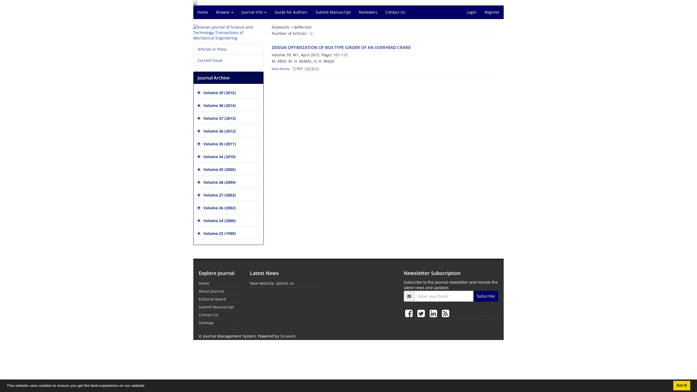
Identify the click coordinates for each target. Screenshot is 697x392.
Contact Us (395, 12)
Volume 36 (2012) (219, 131)
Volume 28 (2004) (219, 182)
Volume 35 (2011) (219, 143)
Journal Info (252, 12)
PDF (307, 68)
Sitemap (206, 322)
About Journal (211, 291)
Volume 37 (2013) (219, 118)
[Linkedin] (434, 313)
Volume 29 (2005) (219, 169)
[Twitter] (422, 313)
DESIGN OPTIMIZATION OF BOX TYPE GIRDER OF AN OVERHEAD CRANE (341, 47)
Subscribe (486, 296)
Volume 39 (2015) (219, 92)
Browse (223, 12)
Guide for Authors (291, 12)
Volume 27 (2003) (219, 195)
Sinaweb (288, 336)
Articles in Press (212, 49)
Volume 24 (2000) (219, 220)
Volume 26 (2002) (219, 207)
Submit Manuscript (333, 12)
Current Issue (210, 60)
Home (202, 12)
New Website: (262, 283)
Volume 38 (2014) (219, 105)
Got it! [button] (682, 385)
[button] (147, 386)
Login (471, 12)
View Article (280, 68)
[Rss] (446, 313)
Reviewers (368, 12)
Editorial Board (212, 299)
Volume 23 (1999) (219, 233)
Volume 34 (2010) (219, 156)
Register (492, 12)
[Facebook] (410, 313)
